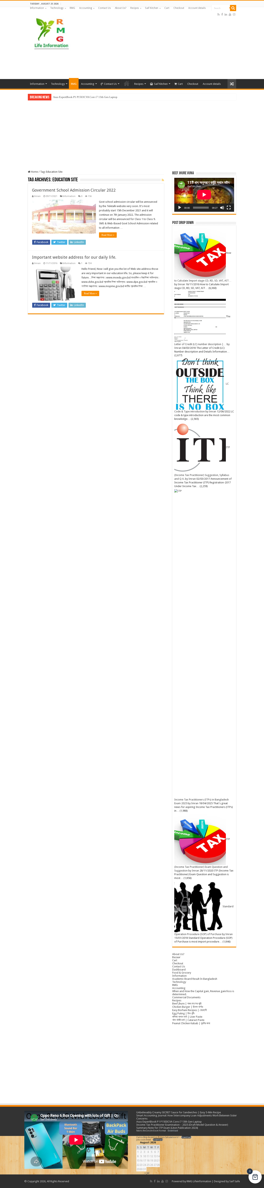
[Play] (180, 208)
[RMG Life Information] (51, 32)
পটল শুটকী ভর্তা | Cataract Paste (188, 1020)
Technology (57, 8)
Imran (37, 196)
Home (34, 171)
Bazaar (176, 957)
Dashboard (179, 969)
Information (37, 8)
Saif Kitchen (151, 8)
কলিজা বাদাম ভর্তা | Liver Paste (187, 1016)
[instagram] (234, 14)
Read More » (107, 235)
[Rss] (218, 14)
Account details (197, 8)
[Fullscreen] (229, 208)
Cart (166, 8)
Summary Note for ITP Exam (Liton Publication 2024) (167, 1127)
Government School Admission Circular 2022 (74, 190)
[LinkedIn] (225, 14)
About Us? (120, 8)
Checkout (178, 8)
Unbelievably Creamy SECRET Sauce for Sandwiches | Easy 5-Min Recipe (178, 1112)
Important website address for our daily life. (74, 257)
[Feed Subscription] (163, 180)
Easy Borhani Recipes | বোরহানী (189, 1010)
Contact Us (104, 8)
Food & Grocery (181, 972)
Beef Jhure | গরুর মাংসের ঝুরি (186, 1003)
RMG (72, 8)
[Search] (233, 8)
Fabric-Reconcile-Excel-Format (151, 1130)
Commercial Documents (186, 997)
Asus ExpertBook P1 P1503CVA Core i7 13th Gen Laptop (169, 1121)
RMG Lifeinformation (199, 1181)
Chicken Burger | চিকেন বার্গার (187, 1006)
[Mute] (222, 208)
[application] (204, 195)
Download (173, 1130)
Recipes (134, 8)
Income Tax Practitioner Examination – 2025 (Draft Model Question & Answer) (97, 97)
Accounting (85, 8)
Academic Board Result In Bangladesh (194, 978)
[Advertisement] (158, 46)
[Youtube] (230, 14)
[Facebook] (222, 14)
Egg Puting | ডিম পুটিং (183, 1013)
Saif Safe (234, 1181)
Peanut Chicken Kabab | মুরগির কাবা (191, 1023)
